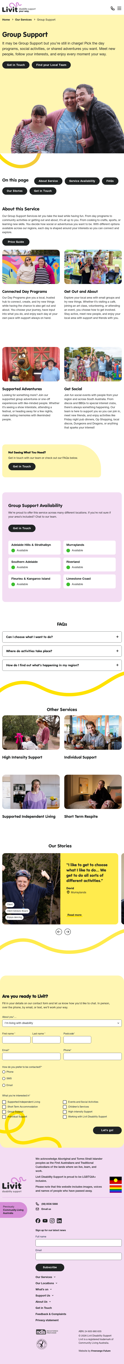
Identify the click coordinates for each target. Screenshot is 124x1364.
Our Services (23, 19)
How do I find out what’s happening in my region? (42, 665)
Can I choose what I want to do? (29, 637)
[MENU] (119, 9)
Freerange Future (101, 1350)
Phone (10, 1071)
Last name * (38, 1033)
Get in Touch (44, 1308)
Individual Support (17, 1116)
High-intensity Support (80, 1111)
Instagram (52, 1220)
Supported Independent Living (24, 1101)
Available (22, 584)
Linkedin (59, 1220)
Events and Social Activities (83, 1101)
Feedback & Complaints (51, 1314)
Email (10, 1085)
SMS (9, 1078)
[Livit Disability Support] (19, 7)
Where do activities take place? (29, 651)
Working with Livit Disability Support (87, 1116)
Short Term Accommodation (23, 1106)
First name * (8, 1033)
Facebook (38, 1220)
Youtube (45, 1220)
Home (6, 19)
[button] (59, 932)
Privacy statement (47, 1320)
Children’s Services (78, 1106)
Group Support (15, 1111)
